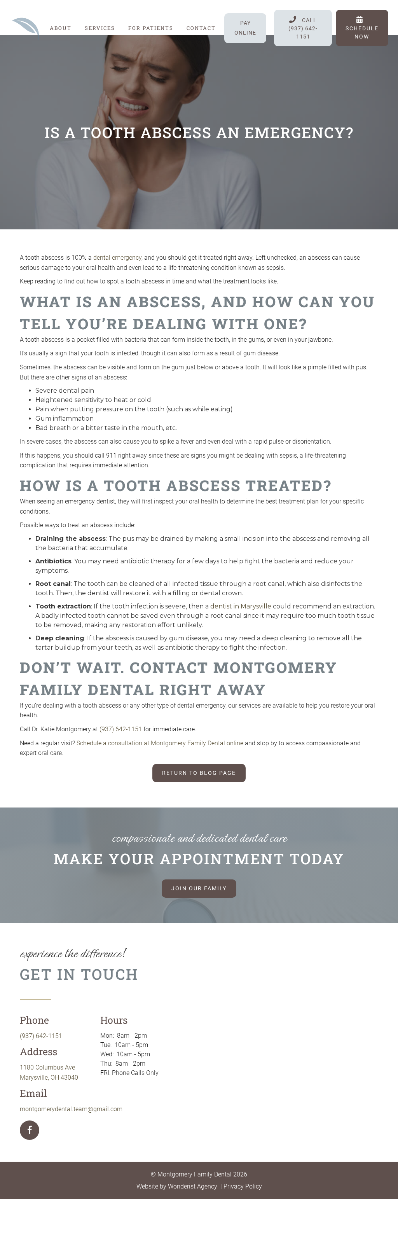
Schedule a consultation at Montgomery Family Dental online (160, 743)
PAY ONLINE (245, 28)
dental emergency (117, 257)
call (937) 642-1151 (303, 28)
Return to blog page (199, 773)
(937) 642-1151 (121, 729)
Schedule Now (362, 28)
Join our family (199, 888)
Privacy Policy (242, 1186)
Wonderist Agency (192, 1186)
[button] (100, 28)
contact (201, 27)
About (61, 27)
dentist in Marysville (240, 606)
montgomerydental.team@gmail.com (71, 1109)
